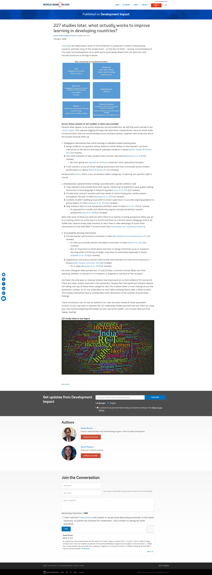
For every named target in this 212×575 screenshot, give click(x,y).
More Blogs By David (91, 437)
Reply (149, 552)
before (77, 174)
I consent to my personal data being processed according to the (130, 409)
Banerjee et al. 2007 (134, 156)
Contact (144, 5)
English (64, 39)
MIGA (75, 572)
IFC (71, 572)
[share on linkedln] (3, 288)
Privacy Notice (85, 517)
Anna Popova (70, 35)
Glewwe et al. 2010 (80, 255)
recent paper (68, 130)
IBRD (62, 572)
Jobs (76, 565)
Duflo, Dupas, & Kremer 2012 (86, 263)
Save (66, 529)
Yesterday (66, 45)
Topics (135, 5)
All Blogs (126, 5)
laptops (92, 162)
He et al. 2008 (89, 212)
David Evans (59, 35)
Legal (44, 565)
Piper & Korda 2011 (98, 170)
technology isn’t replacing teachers (127, 226)
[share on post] (3, 284)
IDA (67, 572)
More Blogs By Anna (91, 456)
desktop (103, 162)
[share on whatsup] (3, 293)
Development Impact (115, 14)
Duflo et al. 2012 (135, 242)
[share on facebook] (3, 279)
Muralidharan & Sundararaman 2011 (130, 236)
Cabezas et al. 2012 (97, 203)
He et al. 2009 (132, 206)
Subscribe (155, 397)
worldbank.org (161, 1)
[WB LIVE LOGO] (156, 5)
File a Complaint (164, 565)
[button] (166, 5)
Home (117, 5)
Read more (85, 549)
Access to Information (66, 565)
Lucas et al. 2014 (120, 190)
